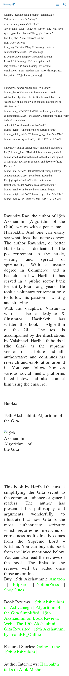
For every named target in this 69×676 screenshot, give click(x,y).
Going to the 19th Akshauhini (32, 649)
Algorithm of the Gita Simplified (32, 610)
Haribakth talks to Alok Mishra (31, 666)
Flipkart (20, 584)
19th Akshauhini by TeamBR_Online (34, 631)
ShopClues (14, 590)
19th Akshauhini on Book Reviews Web (31, 618)
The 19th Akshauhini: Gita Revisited (30, 626)
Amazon (57, 579)
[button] (64, 4)
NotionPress (47, 584)
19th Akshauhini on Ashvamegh (34, 604)
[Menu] (57, 4)
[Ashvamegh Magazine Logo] (9, 4)
